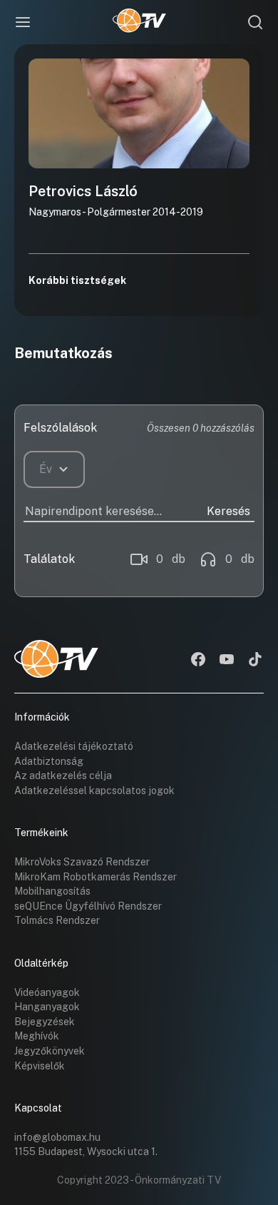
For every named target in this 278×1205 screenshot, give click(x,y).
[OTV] (139, 22)
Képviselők (39, 1066)
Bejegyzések (44, 1021)
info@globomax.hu (57, 1137)
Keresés (228, 511)
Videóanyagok (47, 992)
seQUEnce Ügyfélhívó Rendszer (88, 906)
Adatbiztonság (48, 761)
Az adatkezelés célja (63, 775)
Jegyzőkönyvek (49, 1051)
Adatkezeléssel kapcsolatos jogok (94, 790)
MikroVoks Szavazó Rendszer (82, 862)
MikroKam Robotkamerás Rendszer (95, 877)
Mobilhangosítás (52, 891)
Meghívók (36, 1036)
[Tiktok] (255, 661)
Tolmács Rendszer (57, 920)
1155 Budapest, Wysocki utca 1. (86, 1151)
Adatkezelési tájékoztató (73, 746)
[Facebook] (198, 661)
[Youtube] (226, 661)
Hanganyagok (47, 1006)
